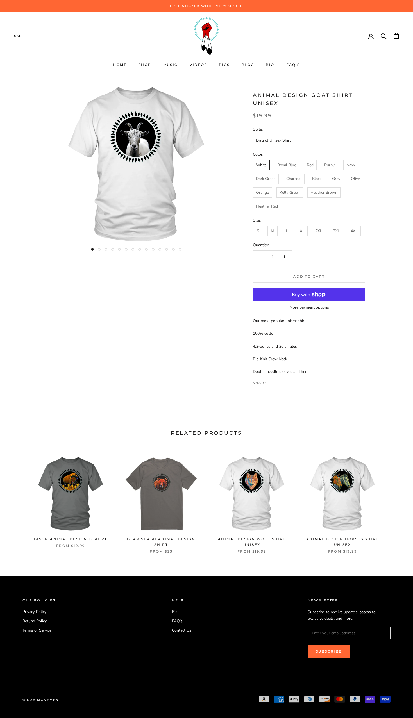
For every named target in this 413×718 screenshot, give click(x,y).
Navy (350, 165)
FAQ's (293, 65)
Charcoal (293, 178)
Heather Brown (323, 192)
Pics (224, 65)
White (261, 165)
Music (170, 65)
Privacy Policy (34, 611)
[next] (395, 499)
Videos (198, 65)
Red (310, 165)
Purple (330, 165)
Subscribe (329, 651)
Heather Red (267, 206)
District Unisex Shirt (273, 140)
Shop (145, 65)
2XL (318, 231)
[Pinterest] (287, 381)
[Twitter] (279, 381)
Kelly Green (290, 192)
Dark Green (266, 178)
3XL (336, 231)
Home (120, 65)
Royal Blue (286, 165)
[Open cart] (396, 36)
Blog (248, 65)
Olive (355, 178)
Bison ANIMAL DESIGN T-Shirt (70, 539)
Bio (270, 65)
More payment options (309, 307)
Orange (262, 192)
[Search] (384, 36)
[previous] (17, 499)
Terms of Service (36, 630)
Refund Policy (34, 621)
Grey (336, 178)
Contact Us (181, 630)
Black (316, 178)
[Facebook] (272, 381)
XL (302, 231)
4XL (354, 231)
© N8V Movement (41, 700)
